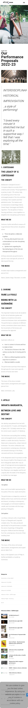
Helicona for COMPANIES (6, 586)
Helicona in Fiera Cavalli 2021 (16, 649)
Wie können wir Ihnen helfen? (7, 578)
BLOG (2, 602)
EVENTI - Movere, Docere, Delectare (18, 668)
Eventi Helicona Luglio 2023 (15, 627)
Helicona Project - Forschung (7, 598)
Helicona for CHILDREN (6, 582)
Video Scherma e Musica (15, 672)
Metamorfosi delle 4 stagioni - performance (16, 662)
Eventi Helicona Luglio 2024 (15, 621)
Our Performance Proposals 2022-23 (12, 59)
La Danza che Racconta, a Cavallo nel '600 (17, 656)
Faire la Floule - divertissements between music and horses (17, 642)
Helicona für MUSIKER (6, 590)
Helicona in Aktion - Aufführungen (8, 594)
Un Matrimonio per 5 (14, 615)
